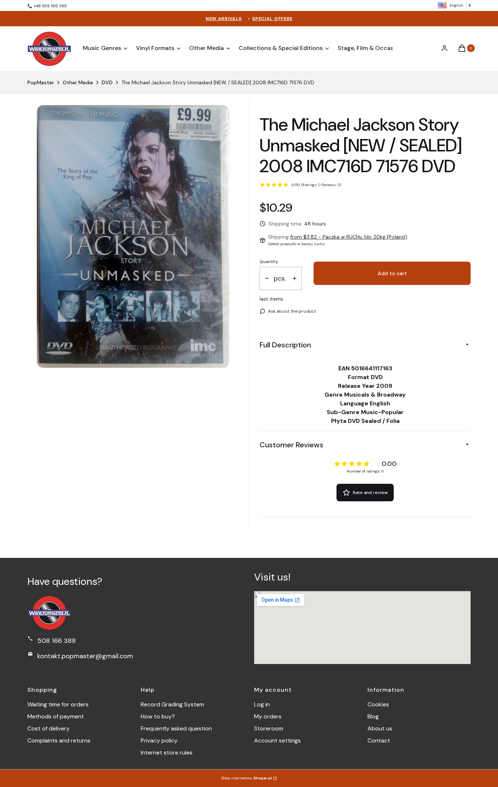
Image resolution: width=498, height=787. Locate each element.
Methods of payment (55, 716)
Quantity (269, 262)
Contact (378, 740)
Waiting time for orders (58, 704)
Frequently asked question (176, 728)
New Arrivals (223, 19)
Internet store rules (166, 752)
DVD (107, 82)
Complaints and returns (58, 740)
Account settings (277, 740)
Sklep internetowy (246, 778)
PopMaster (40, 82)
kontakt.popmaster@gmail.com (85, 656)
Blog (373, 716)
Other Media (78, 82)
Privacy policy (159, 740)
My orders (267, 716)
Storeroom (268, 728)
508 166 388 (56, 640)
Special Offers (272, 19)
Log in (262, 704)
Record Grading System (172, 704)
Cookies (378, 704)
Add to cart (392, 273)
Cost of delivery (48, 728)
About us (379, 728)
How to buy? (158, 716)
